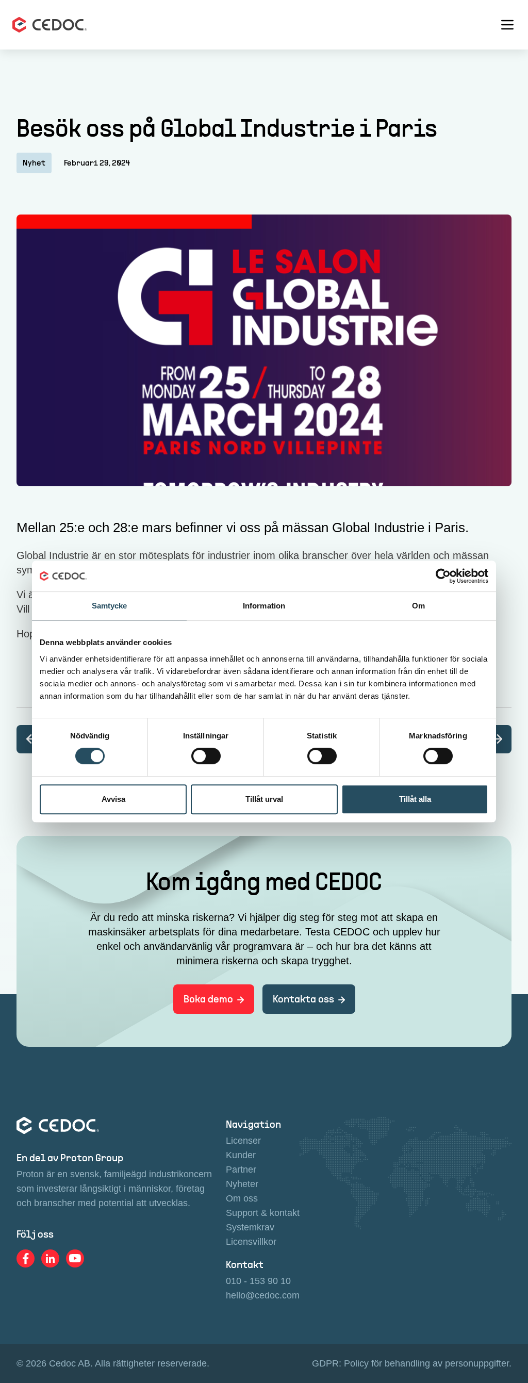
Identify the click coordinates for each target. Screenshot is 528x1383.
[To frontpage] (49, 24)
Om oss (242, 1198)
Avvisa (113, 799)
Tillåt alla (415, 799)
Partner (241, 1169)
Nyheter (242, 1184)
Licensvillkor (251, 1242)
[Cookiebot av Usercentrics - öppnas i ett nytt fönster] (443, 576)
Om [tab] (418, 605)
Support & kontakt (263, 1213)
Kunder (241, 1155)
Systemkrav (250, 1227)
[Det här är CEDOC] (497, 739)
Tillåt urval (264, 799)
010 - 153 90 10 (258, 1281)
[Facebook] (25, 1258)
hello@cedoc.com (263, 1295)
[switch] (206, 756)
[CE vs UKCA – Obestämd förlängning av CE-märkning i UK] (30, 739)
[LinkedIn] (50, 1258)
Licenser (243, 1140)
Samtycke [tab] (109, 605)
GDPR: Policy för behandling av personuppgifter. (412, 1363)
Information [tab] (264, 605)
